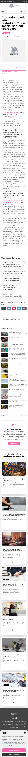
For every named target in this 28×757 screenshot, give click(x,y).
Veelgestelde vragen (7, 73)
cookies (4, 743)
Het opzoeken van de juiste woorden (12, 655)
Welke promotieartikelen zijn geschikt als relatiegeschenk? (14, 272)
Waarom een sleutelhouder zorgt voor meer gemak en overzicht (14, 514)
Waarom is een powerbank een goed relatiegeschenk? (14, 279)
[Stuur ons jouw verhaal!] (14, 424)
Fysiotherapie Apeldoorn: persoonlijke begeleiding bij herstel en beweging (17, 334)
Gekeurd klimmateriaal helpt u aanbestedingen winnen (16, 338)
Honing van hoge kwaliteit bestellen (15, 374)
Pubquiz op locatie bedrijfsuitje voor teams (16, 406)
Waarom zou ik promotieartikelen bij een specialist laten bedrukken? (14, 264)
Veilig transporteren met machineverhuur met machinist (16, 380)
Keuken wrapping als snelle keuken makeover (17, 369)
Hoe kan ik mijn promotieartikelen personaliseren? (14, 287)
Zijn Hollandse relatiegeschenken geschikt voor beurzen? (14, 296)
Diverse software (8, 619)
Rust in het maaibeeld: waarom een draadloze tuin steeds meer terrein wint (17, 386)
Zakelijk (6, 33)
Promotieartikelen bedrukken (11, 319)
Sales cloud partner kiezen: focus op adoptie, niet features (17, 400)
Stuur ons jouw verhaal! (14, 429)
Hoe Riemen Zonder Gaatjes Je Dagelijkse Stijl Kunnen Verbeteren (13, 586)
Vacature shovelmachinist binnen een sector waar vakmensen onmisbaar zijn (17, 360)
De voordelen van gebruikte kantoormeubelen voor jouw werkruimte (12, 551)
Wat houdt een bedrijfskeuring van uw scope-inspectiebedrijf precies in (17, 354)
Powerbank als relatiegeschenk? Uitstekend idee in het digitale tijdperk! (14, 70)
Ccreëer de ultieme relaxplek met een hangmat (17, 364)
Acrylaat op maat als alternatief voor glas (16, 390)
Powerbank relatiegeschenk (11, 318)
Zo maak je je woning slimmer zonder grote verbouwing (16, 395)
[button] (25, 733)
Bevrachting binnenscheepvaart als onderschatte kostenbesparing (17, 343)
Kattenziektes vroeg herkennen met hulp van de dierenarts (16, 348)
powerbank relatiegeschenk (11, 112)
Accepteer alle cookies (14, 750)
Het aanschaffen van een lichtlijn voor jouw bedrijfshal (13, 690)
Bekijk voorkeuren (14, 754)
